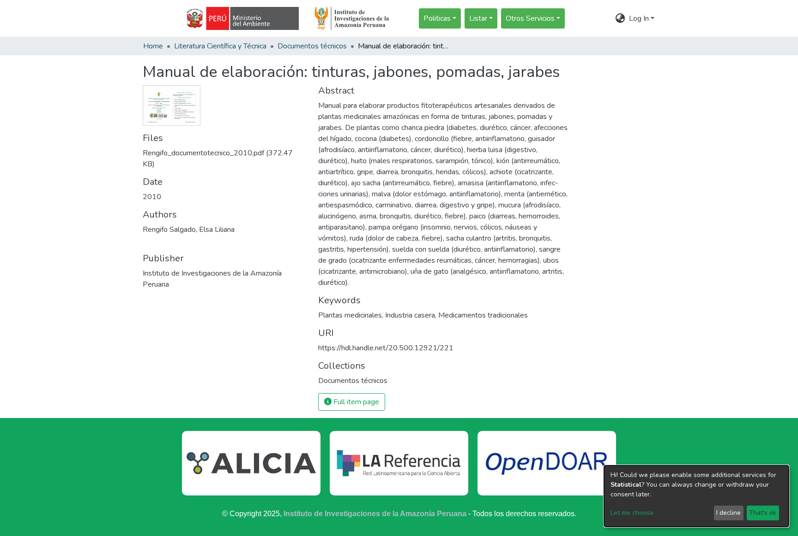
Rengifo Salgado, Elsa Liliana (189, 229)
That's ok (762, 512)
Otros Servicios (530, 18)
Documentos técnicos (312, 46)
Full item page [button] (355, 402)
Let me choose (632, 512)
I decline (728, 512)
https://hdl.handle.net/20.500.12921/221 (385, 348)
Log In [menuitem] (639, 18)
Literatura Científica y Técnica (220, 46)
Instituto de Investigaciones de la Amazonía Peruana (375, 514)
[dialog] (696, 496)
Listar (478, 18)
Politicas (437, 18)
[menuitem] (620, 18)
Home (153, 46)
